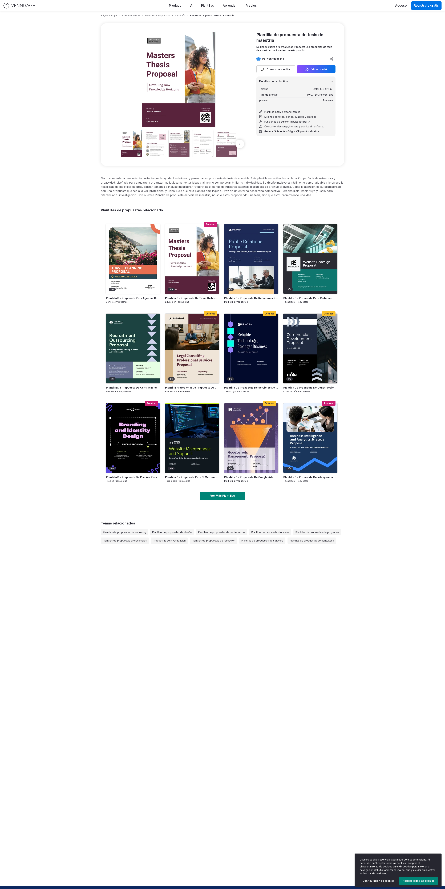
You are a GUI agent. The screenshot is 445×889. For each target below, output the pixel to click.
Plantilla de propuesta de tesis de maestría (192, 298)
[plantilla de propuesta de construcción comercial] (310, 348)
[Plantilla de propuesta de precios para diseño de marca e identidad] (133, 438)
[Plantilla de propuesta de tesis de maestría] (192, 259)
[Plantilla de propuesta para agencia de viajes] (133, 259)
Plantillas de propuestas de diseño (172, 532)
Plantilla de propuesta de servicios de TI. (251, 387)
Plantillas (207, 5)
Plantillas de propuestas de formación (213, 540)
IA (190, 5)
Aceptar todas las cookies (418, 880)
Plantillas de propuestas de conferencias (221, 532)
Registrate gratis (426, 5)
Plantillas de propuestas (157, 15)
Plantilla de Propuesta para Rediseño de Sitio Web (310, 298)
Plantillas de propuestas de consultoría (312, 540)
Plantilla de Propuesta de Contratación (131, 387)
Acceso (401, 5)
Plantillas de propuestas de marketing (124, 532)
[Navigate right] (240, 144)
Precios (251, 5)
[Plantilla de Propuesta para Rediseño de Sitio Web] (310, 259)
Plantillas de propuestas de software (262, 540)
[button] (275, 69)
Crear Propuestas (131, 15)
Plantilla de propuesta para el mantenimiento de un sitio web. (192, 477)
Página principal (109, 15)
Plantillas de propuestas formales (270, 532)
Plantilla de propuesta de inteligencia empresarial (310, 477)
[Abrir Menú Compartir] (331, 59)
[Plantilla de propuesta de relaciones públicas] (251, 259)
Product (175, 5)
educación (180, 15)
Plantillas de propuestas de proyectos (317, 532)
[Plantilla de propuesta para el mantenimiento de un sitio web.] (192, 438)
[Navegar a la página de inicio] (19, 6)
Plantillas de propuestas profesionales (125, 540)
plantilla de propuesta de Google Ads (248, 477)
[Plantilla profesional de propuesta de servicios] (192, 348)
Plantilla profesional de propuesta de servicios (192, 387)
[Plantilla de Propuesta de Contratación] (133, 348)
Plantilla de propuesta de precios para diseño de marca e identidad (133, 477)
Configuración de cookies (378, 880)
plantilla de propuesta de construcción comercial (310, 387)
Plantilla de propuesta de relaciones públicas (251, 298)
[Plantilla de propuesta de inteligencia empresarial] (310, 438)
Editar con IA (318, 69)
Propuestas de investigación (169, 540)
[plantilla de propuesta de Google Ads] (251, 438)
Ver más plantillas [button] (222, 495)
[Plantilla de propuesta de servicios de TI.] (251, 348)
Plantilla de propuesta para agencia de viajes (133, 298)
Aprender (230, 5)
